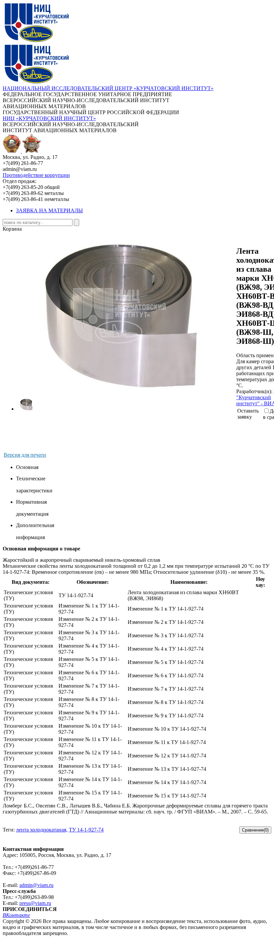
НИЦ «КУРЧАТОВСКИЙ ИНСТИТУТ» (49, 118)
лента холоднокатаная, (41, 830)
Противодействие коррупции (36, 175)
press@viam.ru (35, 903)
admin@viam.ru (36, 885)
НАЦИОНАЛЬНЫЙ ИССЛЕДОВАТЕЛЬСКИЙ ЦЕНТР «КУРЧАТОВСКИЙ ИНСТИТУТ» (108, 88)
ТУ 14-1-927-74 (86, 830)
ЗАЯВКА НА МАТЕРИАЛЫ (49, 210)
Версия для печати (25, 455)
